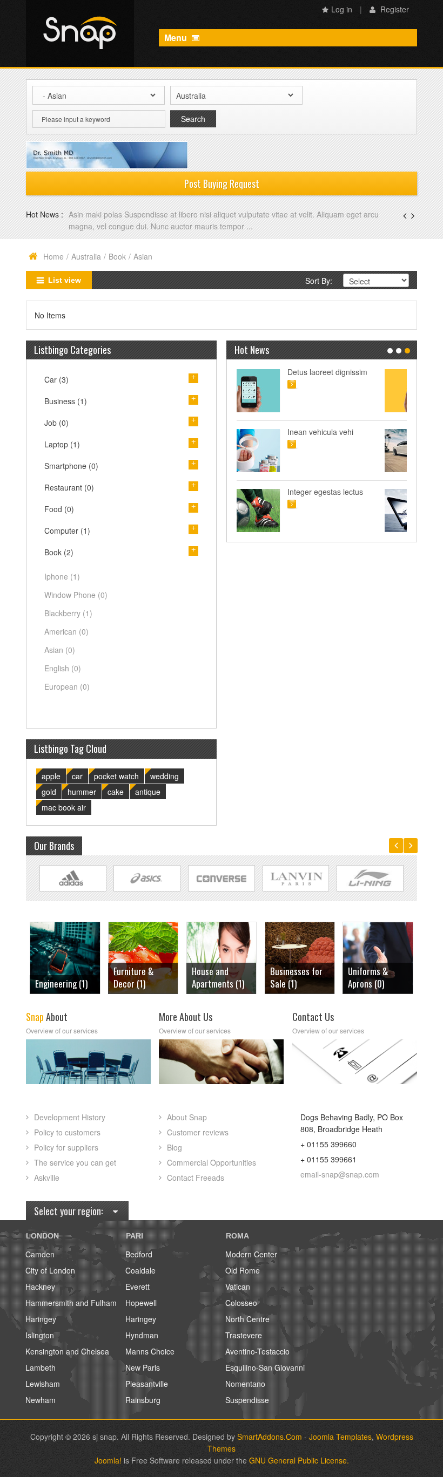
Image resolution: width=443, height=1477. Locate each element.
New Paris (142, 1367)
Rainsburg (142, 1399)
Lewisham (42, 1383)
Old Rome (242, 1270)
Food (59, 508)
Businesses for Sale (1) (218, 977)
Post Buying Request (221, 183)
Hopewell (141, 1302)
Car (56, 379)
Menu (176, 37)
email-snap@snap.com (339, 1174)
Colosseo (241, 1302)
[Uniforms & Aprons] (299, 956)
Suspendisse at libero (345, 431)
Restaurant (69, 487)
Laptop (62, 444)
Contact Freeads (195, 1177)
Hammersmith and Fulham (71, 1302)
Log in (341, 9)
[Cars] (377, 956)
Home (53, 256)
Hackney (40, 1286)
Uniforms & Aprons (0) (290, 977)
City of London (50, 1270)
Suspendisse (247, 1399)
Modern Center (251, 1254)
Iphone (62, 576)
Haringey (40, 1318)
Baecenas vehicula (102, 214)
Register (393, 9)
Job (56, 422)
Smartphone (71, 465)
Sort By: (318, 280)
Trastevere (243, 1335)
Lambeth (40, 1367)
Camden (40, 1254)
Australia (86, 256)
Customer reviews (198, 1132)
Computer (67, 530)
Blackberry (68, 613)
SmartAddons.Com (269, 1436)
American (66, 631)
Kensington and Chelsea (67, 1351)
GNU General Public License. (299, 1460)
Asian (59, 649)
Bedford (138, 1254)
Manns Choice (149, 1351)
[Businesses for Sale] (221, 956)
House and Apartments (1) (139, 977)
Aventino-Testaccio (257, 1351)
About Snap (187, 1117)
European (67, 686)
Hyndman (141, 1335)
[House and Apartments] (143, 956)
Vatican (237, 1286)
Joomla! (108, 1460)
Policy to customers (67, 1132)
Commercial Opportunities (211, 1162)
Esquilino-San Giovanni (265, 1367)
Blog (174, 1147)
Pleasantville (146, 1383)
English (62, 668)
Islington (39, 1335)
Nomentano (245, 1383)
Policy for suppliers (66, 1147)
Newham (40, 1399)
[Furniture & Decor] (64, 956)
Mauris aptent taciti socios (353, 371)
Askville (46, 1177)
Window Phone (76, 594)
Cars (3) (361, 983)
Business (65, 401)
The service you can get (75, 1162)
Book (117, 256)
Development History (69, 1117)
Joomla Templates (340, 1436)
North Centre (247, 1318)
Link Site (72, 878)
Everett (137, 1286)
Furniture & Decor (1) (55, 977)
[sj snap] (80, 33)
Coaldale (140, 1270)
